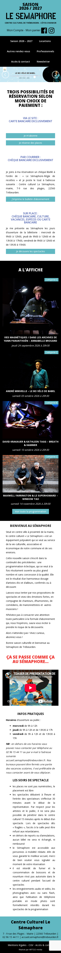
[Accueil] (31, 15)
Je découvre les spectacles (30, 251)
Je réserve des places (30, 142)
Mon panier (33, 30)
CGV (31, 945)
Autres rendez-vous (18, 51)
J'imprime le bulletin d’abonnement (30, 199)
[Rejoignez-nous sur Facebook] (44, 30)
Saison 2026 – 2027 (21, 41)
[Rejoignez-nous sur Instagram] (51, 30)
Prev (5, 74)
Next (55, 74)
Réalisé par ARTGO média (30, 949)
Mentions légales (17, 945)
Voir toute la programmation (30, 511)
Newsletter (43, 61)
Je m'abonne (30, 135)
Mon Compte (15, 30)
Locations (45, 41)
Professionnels (45, 51)
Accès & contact (20, 61)
